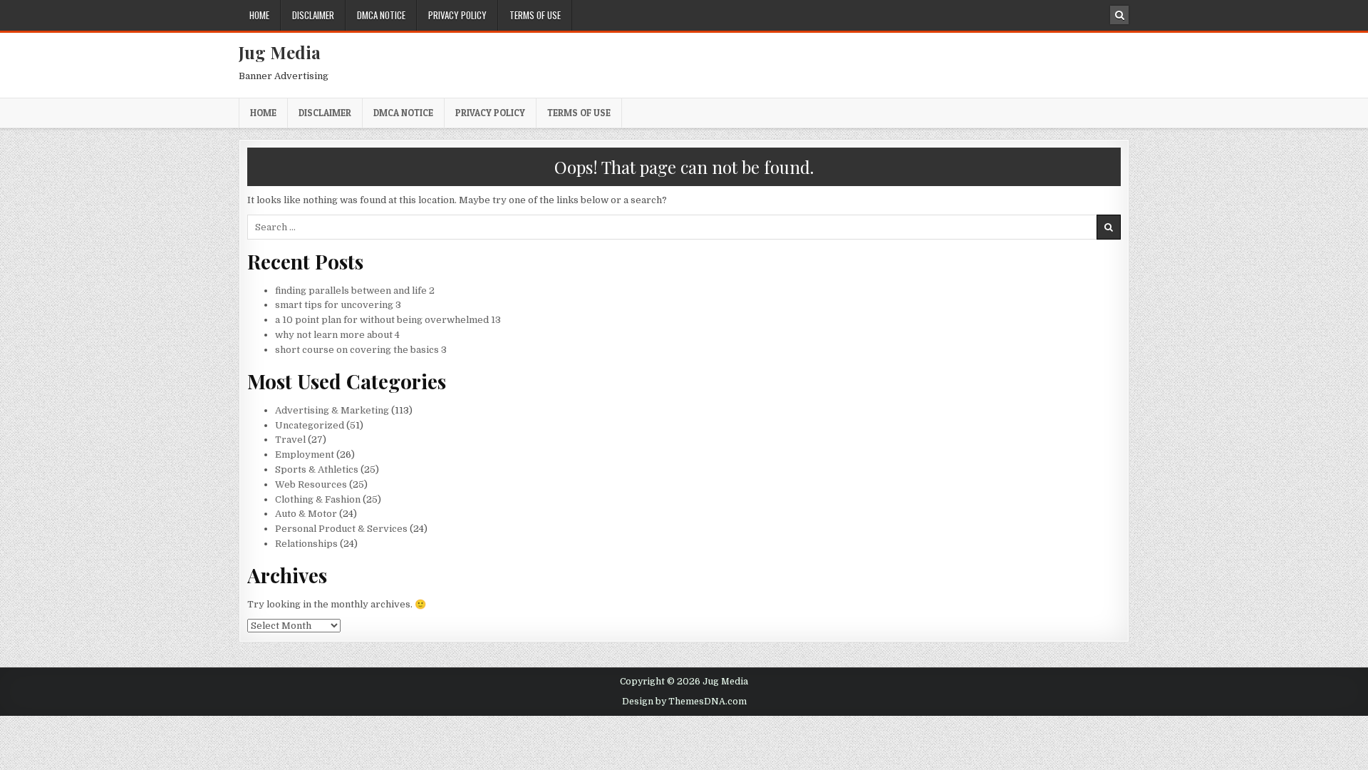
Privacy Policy (457, 15)
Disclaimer (313, 15)
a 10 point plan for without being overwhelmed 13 (388, 319)
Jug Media (280, 52)
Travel (290, 439)
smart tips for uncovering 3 (338, 304)
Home (259, 15)
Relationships (306, 543)
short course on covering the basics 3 (361, 349)
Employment (304, 454)
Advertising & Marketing (332, 410)
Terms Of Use (535, 15)
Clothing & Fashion (318, 499)
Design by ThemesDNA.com (684, 702)
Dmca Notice (381, 15)
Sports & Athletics (316, 469)
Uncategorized (309, 425)
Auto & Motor (306, 513)
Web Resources (311, 484)
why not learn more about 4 (337, 334)
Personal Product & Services (341, 528)
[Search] (1119, 15)
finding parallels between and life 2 (355, 290)
